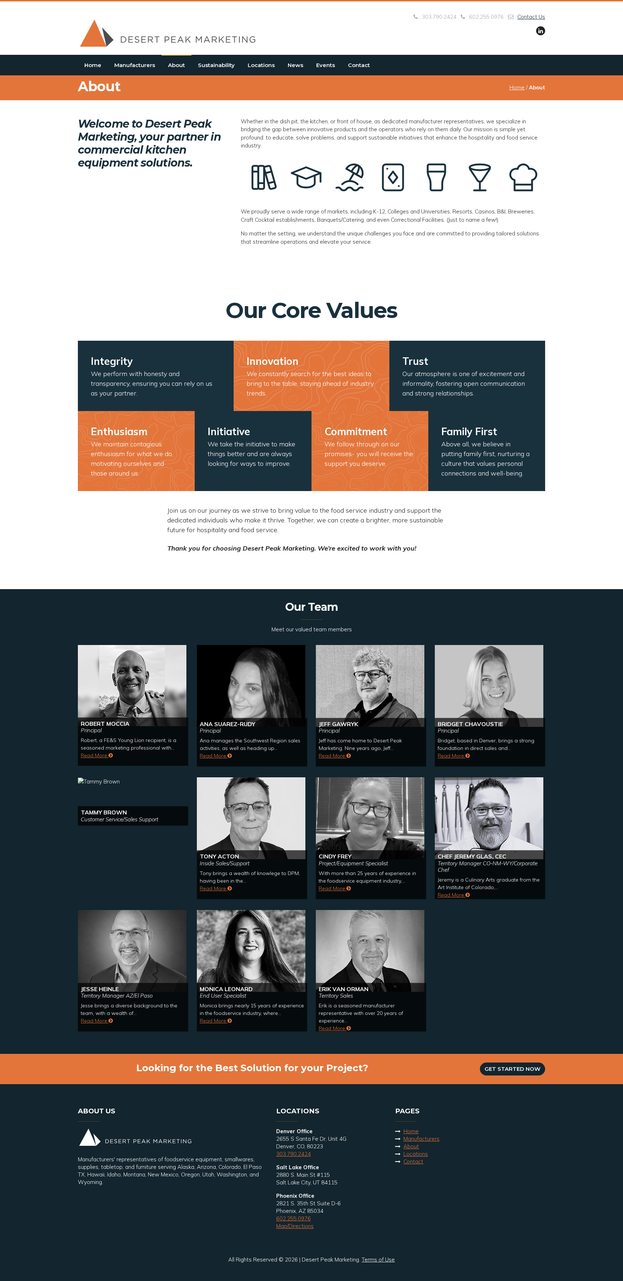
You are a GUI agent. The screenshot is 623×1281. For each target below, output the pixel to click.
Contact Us (531, 16)
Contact (359, 65)
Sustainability (216, 65)
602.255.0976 (293, 1218)
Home (92, 65)
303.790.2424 (293, 1153)
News (295, 65)
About (176, 65)
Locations (261, 65)
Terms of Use (378, 1259)
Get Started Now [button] (512, 1068)
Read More (95, 755)
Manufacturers (134, 65)
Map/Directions (295, 1226)
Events (325, 65)
